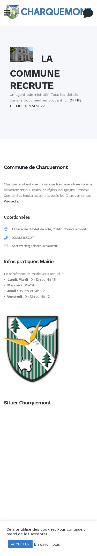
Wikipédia (11, 201)
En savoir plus (47, 544)
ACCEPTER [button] (20, 544)
